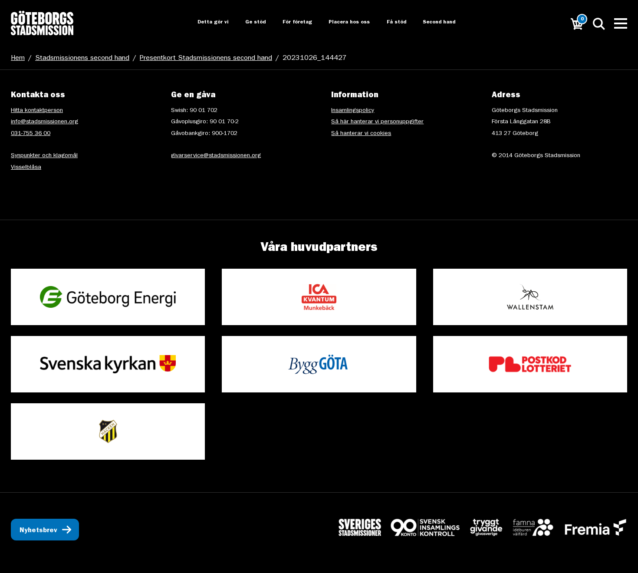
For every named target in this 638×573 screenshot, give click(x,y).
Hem (18, 58)
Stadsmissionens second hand (82, 58)
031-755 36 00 (30, 134)
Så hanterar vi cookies (361, 134)
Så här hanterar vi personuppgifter (377, 122)
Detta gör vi (204, 22)
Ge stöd (248, 22)
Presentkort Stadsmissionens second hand (206, 58)
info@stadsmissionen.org (44, 122)
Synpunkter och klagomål (44, 156)
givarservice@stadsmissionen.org (216, 156)
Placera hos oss (343, 22)
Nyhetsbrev (38, 530)
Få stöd (391, 22)
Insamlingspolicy (352, 111)
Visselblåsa (26, 168)
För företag (290, 22)
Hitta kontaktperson (37, 111)
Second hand (434, 22)
